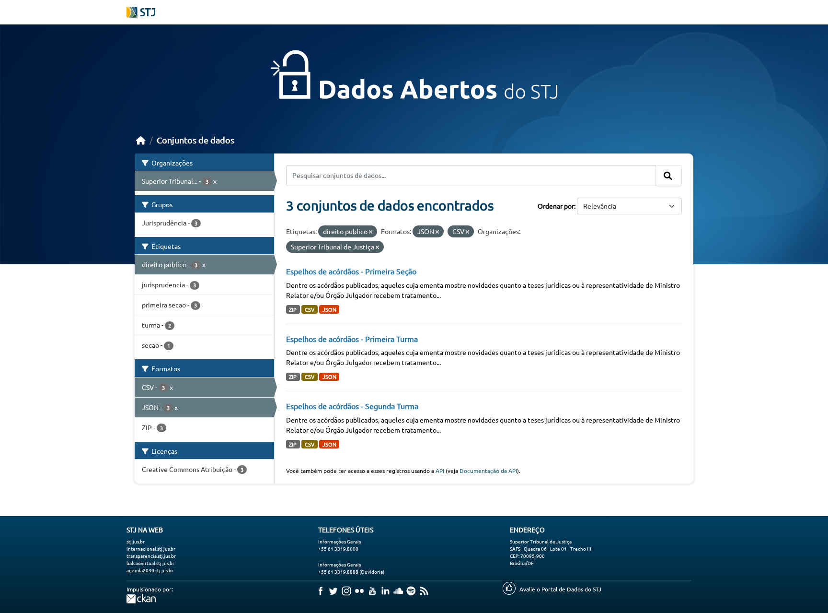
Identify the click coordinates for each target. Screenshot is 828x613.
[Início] (141, 140)
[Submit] (669, 175)
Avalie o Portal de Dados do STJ (560, 589)
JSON (329, 309)
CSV (309, 309)
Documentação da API (488, 470)
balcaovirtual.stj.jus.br (150, 562)
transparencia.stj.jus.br (151, 555)
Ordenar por (556, 205)
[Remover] (370, 232)
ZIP (293, 309)
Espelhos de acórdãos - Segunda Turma (352, 406)
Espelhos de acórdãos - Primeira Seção (351, 271)
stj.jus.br (135, 541)
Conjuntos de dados (195, 140)
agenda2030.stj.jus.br (149, 570)
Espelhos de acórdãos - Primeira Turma (352, 338)
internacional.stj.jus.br (150, 548)
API (440, 470)
